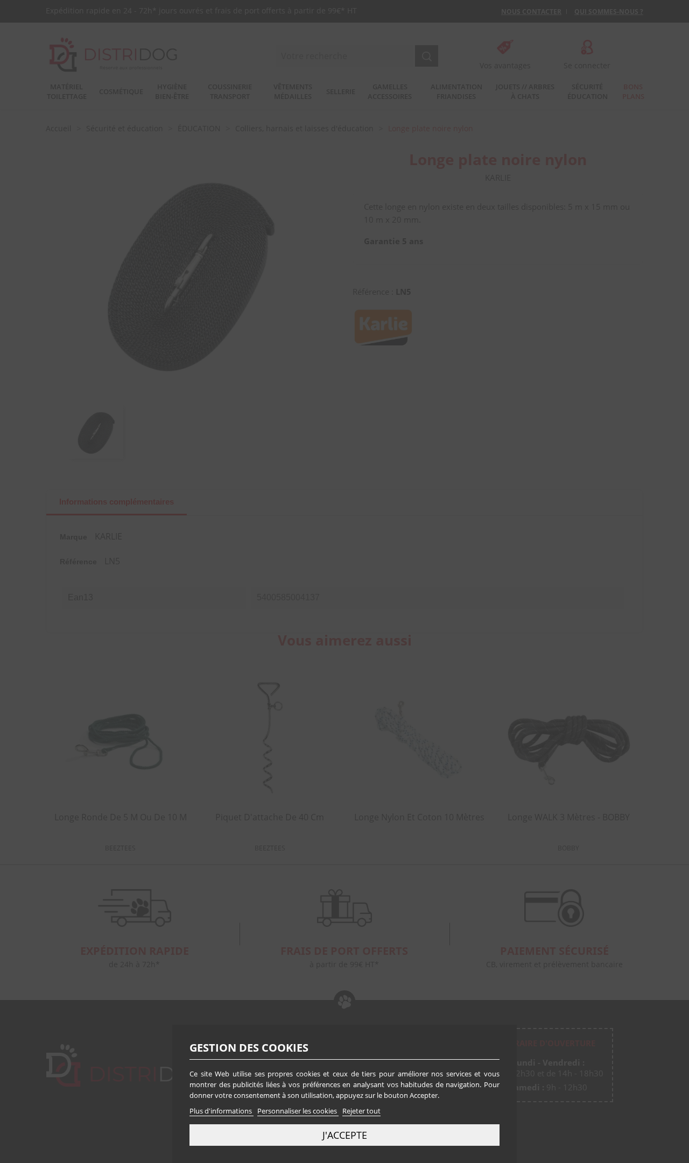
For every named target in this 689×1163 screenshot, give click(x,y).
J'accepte (344, 1134)
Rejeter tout (361, 1111)
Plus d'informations (221, 1111)
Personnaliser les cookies (298, 1111)
